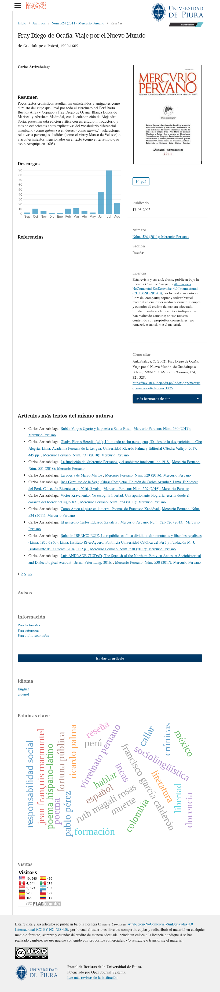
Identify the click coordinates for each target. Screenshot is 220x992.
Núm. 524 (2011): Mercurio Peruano (78, 23)
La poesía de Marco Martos (82, 475)
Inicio (22, 23)
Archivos (39, 23)
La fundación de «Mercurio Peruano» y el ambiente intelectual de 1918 (115, 461)
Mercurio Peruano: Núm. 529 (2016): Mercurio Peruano (148, 475)
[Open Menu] (17, 5)
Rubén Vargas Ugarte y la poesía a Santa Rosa (96, 428)
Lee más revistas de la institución (92, 977)
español (23, 694)
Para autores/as (28, 630)
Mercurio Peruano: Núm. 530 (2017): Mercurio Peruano (133, 548)
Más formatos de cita (153, 398)
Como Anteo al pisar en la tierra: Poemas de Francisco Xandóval (110, 508)
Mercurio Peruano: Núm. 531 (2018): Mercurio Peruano (86, 454)
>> (30, 573)
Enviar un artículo (110, 658)
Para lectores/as (29, 625)
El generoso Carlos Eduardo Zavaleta (89, 522)
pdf (143, 181)
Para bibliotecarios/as (33, 635)
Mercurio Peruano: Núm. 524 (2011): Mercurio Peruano (123, 501)
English (23, 688)
